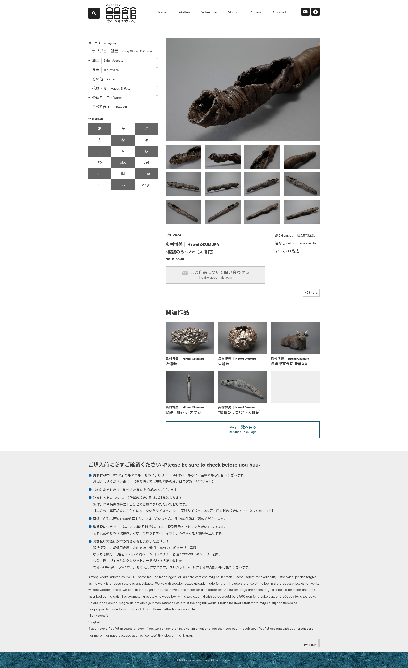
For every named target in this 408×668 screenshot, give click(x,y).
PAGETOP (310, 644)
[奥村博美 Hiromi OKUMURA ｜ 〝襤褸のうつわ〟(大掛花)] (243, 91)
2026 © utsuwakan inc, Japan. (193, 660)
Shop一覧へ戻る (242, 429)
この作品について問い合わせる (219, 274)
